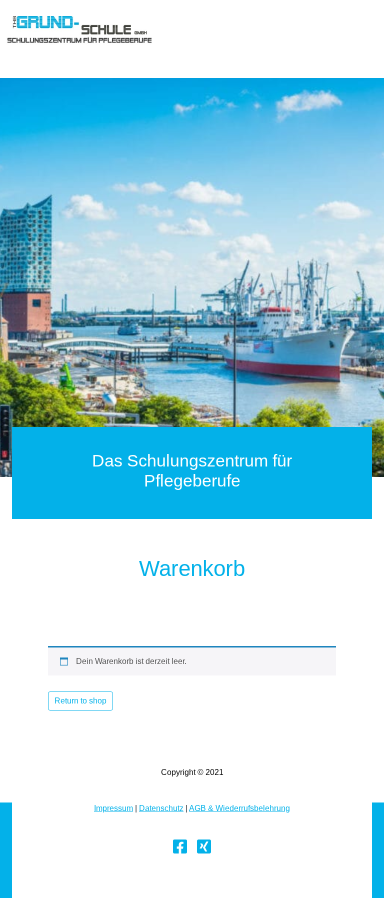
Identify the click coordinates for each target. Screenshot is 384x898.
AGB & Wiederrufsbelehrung (239, 808)
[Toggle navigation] (20, 52)
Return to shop (80, 700)
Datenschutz (161, 808)
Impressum (113, 808)
